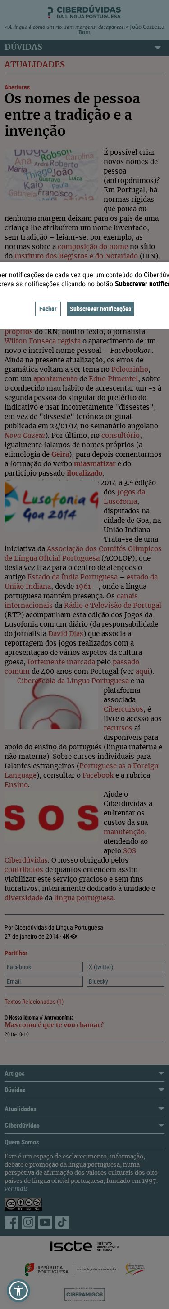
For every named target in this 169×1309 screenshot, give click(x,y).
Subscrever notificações (100, 308)
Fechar (48, 308)
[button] (18, 1290)
